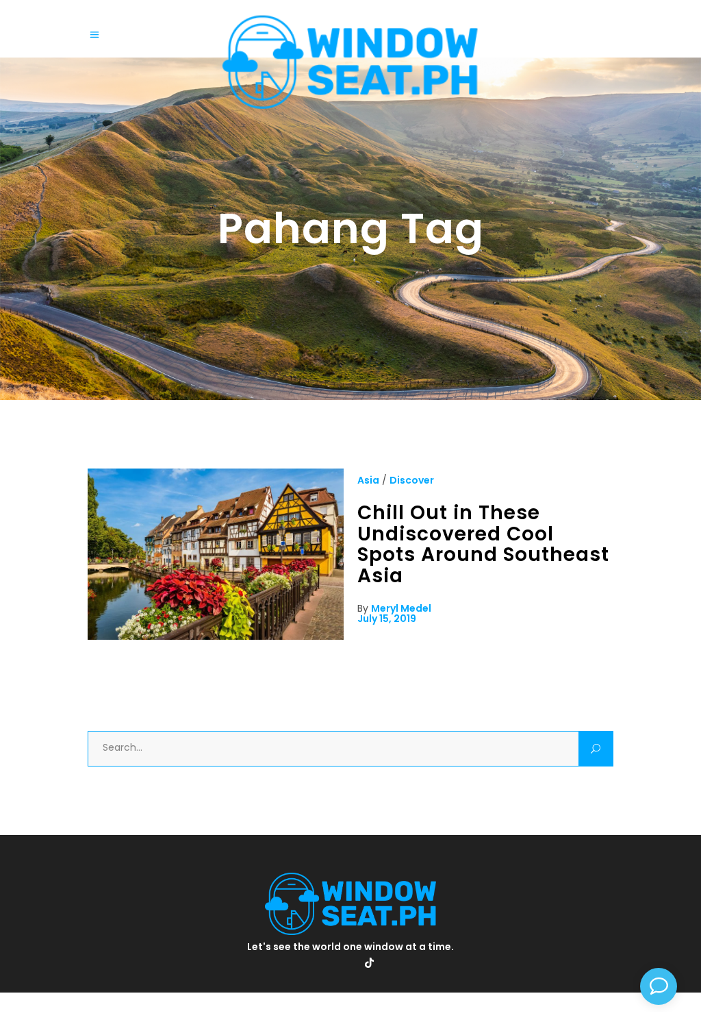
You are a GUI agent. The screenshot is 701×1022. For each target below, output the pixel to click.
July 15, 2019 (386, 618)
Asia (368, 480)
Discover (412, 480)
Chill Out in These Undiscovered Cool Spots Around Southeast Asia (483, 544)
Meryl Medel (401, 608)
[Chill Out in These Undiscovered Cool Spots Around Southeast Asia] (216, 636)
